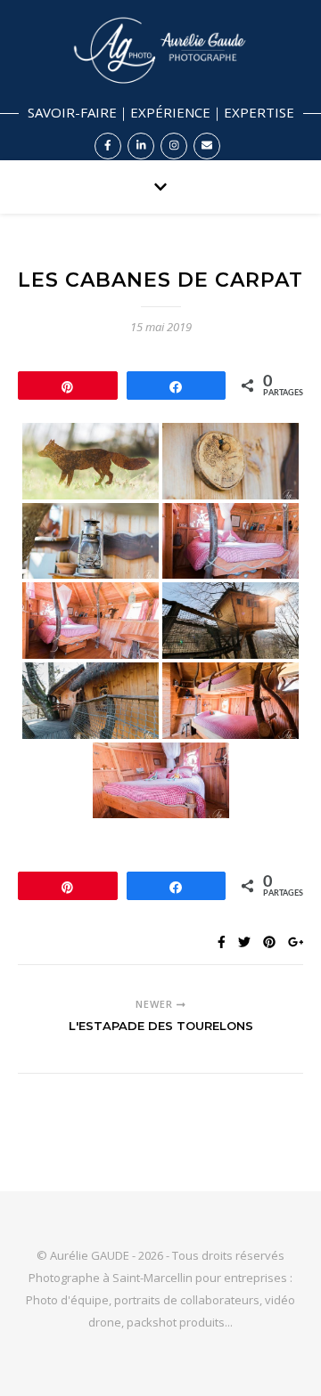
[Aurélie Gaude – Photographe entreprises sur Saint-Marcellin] (160, 80)
